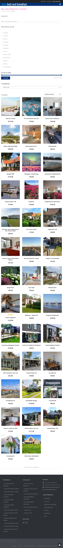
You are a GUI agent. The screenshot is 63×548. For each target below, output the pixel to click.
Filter (5, 78)
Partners (46, 510)
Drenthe (5, 39)
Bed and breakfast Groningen (8, 484)
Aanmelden (47, 498)
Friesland (5, 36)
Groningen (5, 32)
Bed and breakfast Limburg (11, 526)
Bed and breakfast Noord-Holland (10, 514)
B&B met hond (28, 513)
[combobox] (31, 87)
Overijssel (5, 42)
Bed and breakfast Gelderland (8, 506)
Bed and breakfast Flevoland (8, 501)
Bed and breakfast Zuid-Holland (10, 519)
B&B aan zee (27, 510)
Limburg (5, 64)
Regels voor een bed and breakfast (30, 490)
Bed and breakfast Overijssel (8, 496)
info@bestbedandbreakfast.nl (52, 487)
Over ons (46, 501)
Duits (45, 516)
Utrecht (5, 51)
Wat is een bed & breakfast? (28, 484)
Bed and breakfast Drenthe (11, 491)
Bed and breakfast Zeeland (11, 523)
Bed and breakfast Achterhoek (28, 498)
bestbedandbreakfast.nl (51, 489)
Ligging (8, 11)
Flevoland (5, 45)
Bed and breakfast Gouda (31, 507)
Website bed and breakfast (31, 494)
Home (3, 11)
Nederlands (47, 513)
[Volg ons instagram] (27, 523)
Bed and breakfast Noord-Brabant (10, 530)
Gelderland (6, 48)
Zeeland (5, 60)
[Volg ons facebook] (24, 523)
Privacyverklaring (48, 507)
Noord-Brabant (7, 67)
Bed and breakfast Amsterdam (28, 503)
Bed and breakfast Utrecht (11, 510)
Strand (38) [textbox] (31, 87)
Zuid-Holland (6, 57)
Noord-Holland (7, 54)
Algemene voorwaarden (50, 504)
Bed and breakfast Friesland (11, 488)
